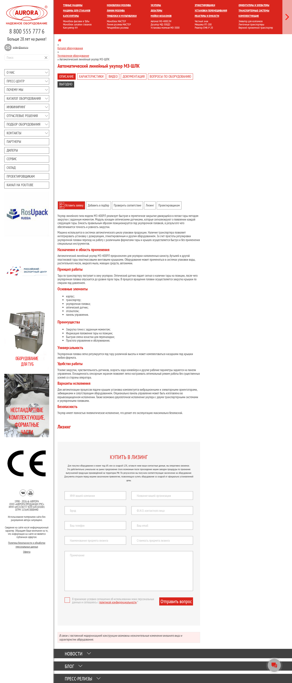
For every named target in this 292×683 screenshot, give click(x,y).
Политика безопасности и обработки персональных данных (26, 543)
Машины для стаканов (76, 10)
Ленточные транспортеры (251, 24)
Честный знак (201, 21)
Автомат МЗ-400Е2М (161, 21)
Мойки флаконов (161, 16)
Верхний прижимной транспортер (256, 27)
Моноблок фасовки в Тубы (76, 21)
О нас (11, 72)
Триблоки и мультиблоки (122, 16)
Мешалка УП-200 (203, 24)
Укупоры (156, 5)
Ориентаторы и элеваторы (254, 5)
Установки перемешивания (211, 10)
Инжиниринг (16, 107)
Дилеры (12, 150)
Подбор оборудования (23, 124)
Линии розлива (116, 10)
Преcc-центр (16, 81)
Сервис (12, 158)
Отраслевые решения (22, 115)
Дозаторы (156, 10)
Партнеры (14, 141)
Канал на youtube (20, 185)
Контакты (14, 133)
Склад (11, 167)
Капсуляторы (71, 16)
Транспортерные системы (254, 10)
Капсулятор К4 (70, 27)
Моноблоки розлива (119, 5)
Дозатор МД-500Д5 (160, 24)
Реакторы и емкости (207, 16)
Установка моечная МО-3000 (165, 27)
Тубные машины (73, 5)
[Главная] (60, 41)
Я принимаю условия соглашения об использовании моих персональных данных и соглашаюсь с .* (113, 600)
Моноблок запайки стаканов (77, 24)
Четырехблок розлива (117, 27)
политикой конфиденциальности (118, 602)
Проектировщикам (21, 176)
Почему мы (15, 89)
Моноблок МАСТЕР (116, 21)
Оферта (26, 551)
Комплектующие (249, 16)
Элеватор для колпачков (251, 21)
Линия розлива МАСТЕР (119, 24)
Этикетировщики (205, 5)
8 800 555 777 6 (26, 31)
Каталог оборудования (24, 98)
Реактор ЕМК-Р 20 (204, 27)
